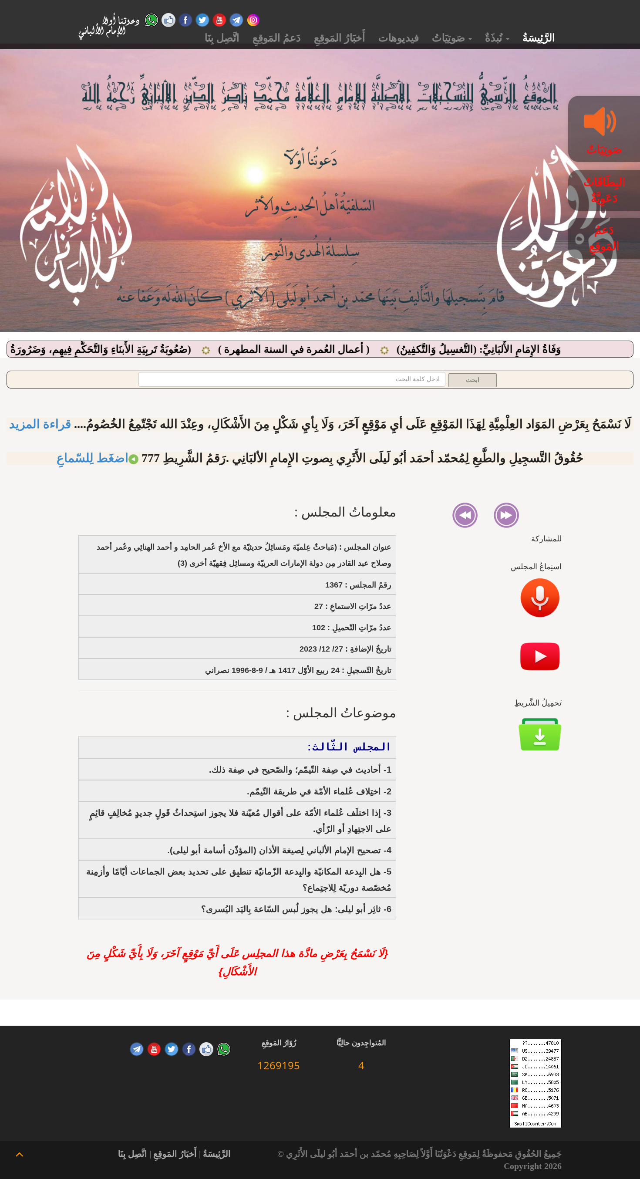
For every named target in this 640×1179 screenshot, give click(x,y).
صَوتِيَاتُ (450, 38)
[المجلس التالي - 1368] (465, 514)
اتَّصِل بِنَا (222, 38)
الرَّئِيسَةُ (538, 38)
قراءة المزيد (40, 424)
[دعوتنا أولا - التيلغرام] (236, 19)
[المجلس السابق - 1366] (506, 514)
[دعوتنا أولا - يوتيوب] (219, 19)
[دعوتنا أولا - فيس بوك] (185, 19)
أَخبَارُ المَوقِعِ (339, 38)
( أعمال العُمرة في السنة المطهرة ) (380, 349)
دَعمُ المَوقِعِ (277, 38)
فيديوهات (398, 38)
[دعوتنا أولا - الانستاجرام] (253, 19)
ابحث (472, 380)
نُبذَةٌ (495, 38)
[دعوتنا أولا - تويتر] (202, 19)
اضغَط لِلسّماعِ (92, 458)
